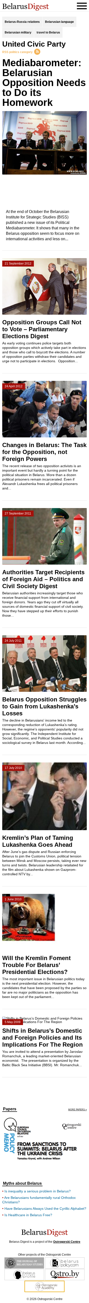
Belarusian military (18, 32)
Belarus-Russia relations (22, 22)
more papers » (77, 1110)
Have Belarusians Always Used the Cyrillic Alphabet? (45, 1209)
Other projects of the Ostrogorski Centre (44, 1254)
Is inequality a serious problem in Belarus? (37, 1191)
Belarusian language (59, 22)
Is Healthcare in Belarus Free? (28, 1215)
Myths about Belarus (22, 1183)
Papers (9, 1109)
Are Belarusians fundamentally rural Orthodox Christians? (39, 1200)
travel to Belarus (48, 32)
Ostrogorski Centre (66, 1241)
